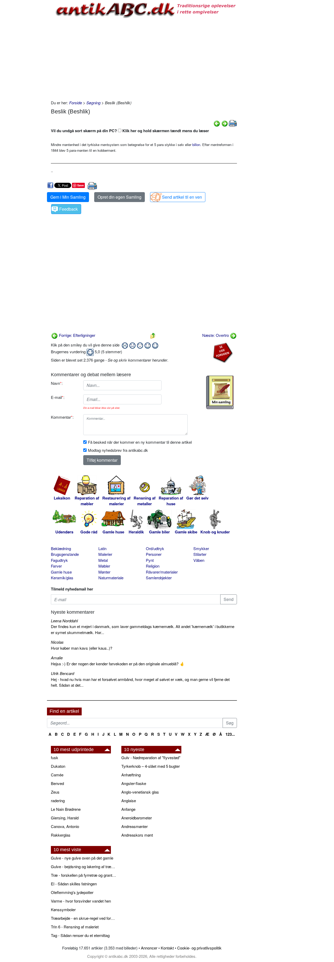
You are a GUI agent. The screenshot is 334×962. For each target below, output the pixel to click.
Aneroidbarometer (136, 817)
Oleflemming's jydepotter (72, 892)
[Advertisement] (25, 79)
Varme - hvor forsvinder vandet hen (81, 901)
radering (58, 800)
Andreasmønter (134, 826)
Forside (75, 102)
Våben (198, 560)
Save (80, 185)
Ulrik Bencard (62, 673)
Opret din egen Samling (119, 197)
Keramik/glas (62, 577)
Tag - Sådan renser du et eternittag (80, 935)
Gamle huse (61, 572)
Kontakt (167, 948)
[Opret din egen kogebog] (219, 392)
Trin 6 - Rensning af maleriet (75, 926)
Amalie (57, 657)
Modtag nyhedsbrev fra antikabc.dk (118, 450)
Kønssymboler (63, 909)
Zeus (55, 792)
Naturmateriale (110, 577)
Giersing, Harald (65, 817)
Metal (103, 560)
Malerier (105, 554)
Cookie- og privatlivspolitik (199, 948)
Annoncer (149, 948)
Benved (57, 783)
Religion (152, 566)
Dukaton (58, 766)
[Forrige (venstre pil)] (217, 123)
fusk (54, 757)
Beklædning (61, 548)
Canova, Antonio (65, 826)
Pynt (150, 560)
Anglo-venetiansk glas (140, 792)
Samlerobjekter (159, 577)
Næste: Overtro (216, 335)
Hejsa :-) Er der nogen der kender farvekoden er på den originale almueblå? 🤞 (117, 663)
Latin (102, 548)
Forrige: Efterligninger (76, 335)
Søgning (93, 102)
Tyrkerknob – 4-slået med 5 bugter (150, 766)
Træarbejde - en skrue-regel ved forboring (83, 918)
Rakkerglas (60, 835)
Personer (154, 554)
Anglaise (128, 800)
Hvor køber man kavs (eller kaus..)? (81, 648)
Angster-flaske (133, 783)
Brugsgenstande (65, 554)
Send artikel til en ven (182, 197)
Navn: (57, 383)
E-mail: (57, 397)
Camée (57, 774)
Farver (56, 566)
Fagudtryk (59, 560)
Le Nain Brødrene (66, 809)
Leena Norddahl (64, 620)
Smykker (201, 548)
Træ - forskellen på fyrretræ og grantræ (83, 875)
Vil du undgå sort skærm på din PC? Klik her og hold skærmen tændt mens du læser (130, 130)
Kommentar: (62, 417)
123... (230, 734)
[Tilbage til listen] (153, 335)
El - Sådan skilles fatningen (74, 883)
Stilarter (199, 554)
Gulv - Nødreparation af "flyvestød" (150, 757)
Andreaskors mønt (137, 835)
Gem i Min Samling (68, 197)
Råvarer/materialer (162, 572)
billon (196, 144)
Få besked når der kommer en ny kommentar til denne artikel (140, 442)
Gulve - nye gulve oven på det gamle (82, 858)
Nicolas (57, 642)
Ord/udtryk (155, 548)
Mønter (104, 572)
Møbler (104, 566)
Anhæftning (131, 774)
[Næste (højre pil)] (225, 123)
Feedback (68, 209)
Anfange (128, 809)
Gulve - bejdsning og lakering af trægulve (83, 866)
